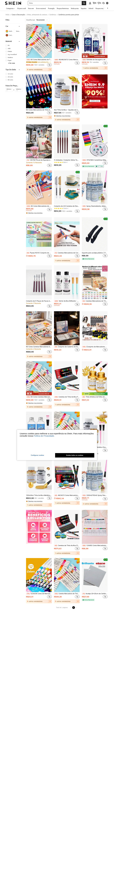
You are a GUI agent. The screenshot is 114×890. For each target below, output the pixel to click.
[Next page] (76, 607)
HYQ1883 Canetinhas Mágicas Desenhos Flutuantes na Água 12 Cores (95, 160)
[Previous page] (71, 607)
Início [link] (7, 15)
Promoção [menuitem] (51, 8)
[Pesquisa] (84, 3)
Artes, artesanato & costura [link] (37, 15)
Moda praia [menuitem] (75, 8)
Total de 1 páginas (62, 607)
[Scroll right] (107, 8)
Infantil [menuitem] (91, 8)
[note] (95, 55)
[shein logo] (13, 3)
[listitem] (39, 47)
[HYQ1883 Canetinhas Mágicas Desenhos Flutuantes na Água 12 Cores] (95, 141)
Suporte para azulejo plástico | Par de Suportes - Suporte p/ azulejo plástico (95, 253)
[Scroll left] (105, 8)
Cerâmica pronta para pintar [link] (68, 15)
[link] (94, 3)
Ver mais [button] (12, 63)
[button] (103, 3)
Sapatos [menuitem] (83, 8)
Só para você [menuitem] (21, 8)
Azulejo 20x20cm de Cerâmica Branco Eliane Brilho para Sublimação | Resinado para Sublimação (95, 593)
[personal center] (90, 3)
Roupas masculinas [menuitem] (102, 8)
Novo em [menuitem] (31, 8)
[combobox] (37, 20)
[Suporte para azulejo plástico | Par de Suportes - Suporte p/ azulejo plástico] (95, 234)
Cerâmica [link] (52, 15)
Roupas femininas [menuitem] (63, 8)
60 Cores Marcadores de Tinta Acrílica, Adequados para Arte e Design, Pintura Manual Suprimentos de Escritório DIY (39, 110)
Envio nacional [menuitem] (41, 8)
